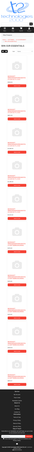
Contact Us (17, 412)
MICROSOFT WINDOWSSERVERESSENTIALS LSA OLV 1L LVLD (17, 77)
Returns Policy (17, 423)
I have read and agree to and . (17, 439)
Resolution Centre (17, 400)
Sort (14, 51)
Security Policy (17, 426)
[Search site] (31, 24)
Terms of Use (17, 417)
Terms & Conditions (23, 438)
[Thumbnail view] (3, 51)
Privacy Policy (17, 420)
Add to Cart (17, 85)
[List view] (6, 51)
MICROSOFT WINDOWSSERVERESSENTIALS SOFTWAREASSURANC (17, 243)
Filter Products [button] (7, 35)
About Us (17, 406)
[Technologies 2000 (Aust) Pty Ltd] (17, 11)
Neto (20, 448)
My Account (17, 394)
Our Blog (17, 409)
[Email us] (17, 444)
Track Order (17, 397)
